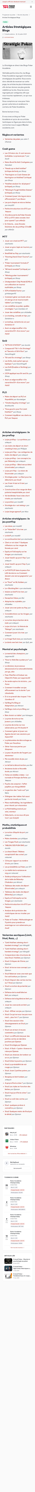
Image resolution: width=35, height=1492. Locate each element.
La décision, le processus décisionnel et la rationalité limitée (18, 669)
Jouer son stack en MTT (14, 241)
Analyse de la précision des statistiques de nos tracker (17, 913)
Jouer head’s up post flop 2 (16, 564)
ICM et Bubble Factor (13, 291)
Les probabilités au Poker (15, 867)
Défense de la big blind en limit (17, 999)
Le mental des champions (15, 653)
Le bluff (8, 536)
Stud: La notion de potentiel (16, 986)
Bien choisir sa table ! (13, 715)
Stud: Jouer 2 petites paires (16, 1071)
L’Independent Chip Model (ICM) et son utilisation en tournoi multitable (18, 284)
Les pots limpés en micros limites (18, 202)
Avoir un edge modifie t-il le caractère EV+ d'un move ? (17, 331)
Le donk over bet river (13, 642)
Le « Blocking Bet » (12, 588)
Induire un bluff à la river (14, 592)
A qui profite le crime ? (14, 1083)
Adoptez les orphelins (13, 601)
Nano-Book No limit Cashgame (17, 162)
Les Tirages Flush (11, 842)
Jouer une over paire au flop (16, 608)
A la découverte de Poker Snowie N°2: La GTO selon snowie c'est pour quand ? (18, 218)
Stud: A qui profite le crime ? (16, 1093)
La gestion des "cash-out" (15, 790)
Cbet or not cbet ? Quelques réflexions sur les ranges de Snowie (16, 545)
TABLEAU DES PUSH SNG (14, 845)
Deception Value (11, 598)
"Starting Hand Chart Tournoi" (17, 257)
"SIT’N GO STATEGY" (13, 345)
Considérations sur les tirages (17, 614)
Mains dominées (11, 838)
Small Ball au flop (11, 253)
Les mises (8, 526)
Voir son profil (17, 1168)
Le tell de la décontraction (15, 765)
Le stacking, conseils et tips (16, 316)
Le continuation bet (13, 539)
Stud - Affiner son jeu (13, 1011)
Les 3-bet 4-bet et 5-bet (14, 483)
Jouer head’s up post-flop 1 (16, 558)
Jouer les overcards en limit (16, 1005)
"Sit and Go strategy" (13, 358)
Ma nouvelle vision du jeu (14, 759)
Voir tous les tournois (17, 1247)
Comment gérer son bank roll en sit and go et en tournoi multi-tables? (17, 300)
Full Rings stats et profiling (15, 709)
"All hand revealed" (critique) (16, 269)
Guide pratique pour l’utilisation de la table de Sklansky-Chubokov (17, 879)
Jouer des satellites (13, 312)
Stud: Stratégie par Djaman (16, 1045)
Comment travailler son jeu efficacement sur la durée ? (17, 690)
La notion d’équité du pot (15, 832)
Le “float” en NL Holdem (14, 582)
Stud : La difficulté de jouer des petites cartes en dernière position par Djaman (17, 1039)
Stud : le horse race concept (16, 967)
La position (9, 502)
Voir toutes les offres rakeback (16, 1153)
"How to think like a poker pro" (17, 660)
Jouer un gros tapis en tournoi (17, 247)
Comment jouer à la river (14, 633)
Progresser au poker (8, 15)
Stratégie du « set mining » (15, 505)
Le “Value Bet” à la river (14, 529)
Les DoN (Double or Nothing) (16, 367)
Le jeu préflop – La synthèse (16, 440)
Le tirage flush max (12, 639)
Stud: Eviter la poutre (13, 1061)
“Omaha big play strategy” (15, 403)
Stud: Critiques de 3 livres (15, 961)
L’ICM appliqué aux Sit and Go (17, 373)
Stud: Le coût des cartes (15, 1099)
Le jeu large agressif (13, 512)
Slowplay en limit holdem (14, 1077)
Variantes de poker (12, 139)
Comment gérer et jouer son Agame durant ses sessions (17, 734)
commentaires (9, 37)
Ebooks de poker (23, 15)
